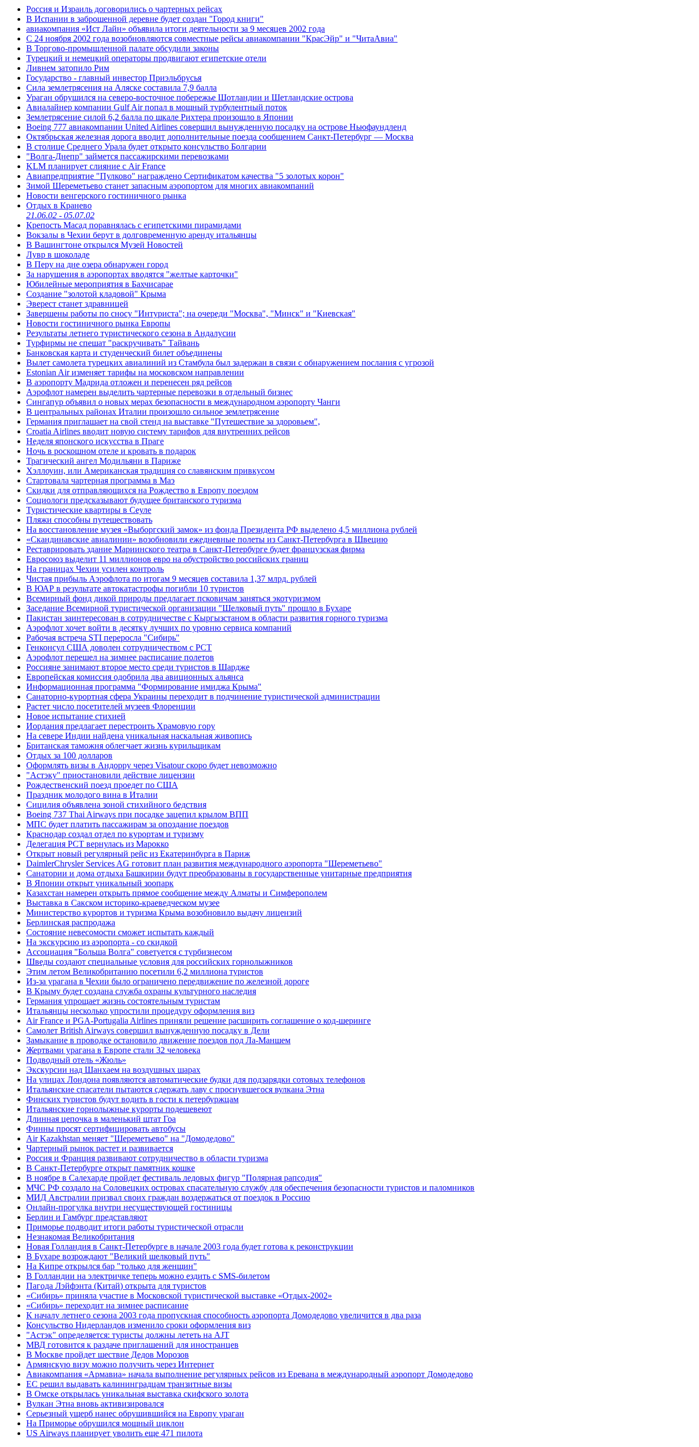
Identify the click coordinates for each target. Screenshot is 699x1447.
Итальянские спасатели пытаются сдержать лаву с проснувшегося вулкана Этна (175, 1089)
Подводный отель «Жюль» (76, 1060)
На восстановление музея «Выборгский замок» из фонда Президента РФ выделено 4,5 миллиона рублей (221, 529)
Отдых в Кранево (60, 210)
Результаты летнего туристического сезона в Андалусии (131, 333)
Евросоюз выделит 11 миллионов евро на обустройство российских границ (167, 559)
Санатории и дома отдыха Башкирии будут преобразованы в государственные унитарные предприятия (219, 873)
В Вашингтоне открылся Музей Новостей (104, 244)
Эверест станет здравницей (77, 303)
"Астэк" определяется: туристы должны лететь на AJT (127, 1335)
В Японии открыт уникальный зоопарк (100, 883)
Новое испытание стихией (76, 716)
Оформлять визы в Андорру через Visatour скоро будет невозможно (151, 765)
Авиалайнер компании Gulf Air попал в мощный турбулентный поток (156, 107)
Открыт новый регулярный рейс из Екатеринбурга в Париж (138, 853)
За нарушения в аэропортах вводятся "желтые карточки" (132, 274)
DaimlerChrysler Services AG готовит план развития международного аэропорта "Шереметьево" (204, 863)
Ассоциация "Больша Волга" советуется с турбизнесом (129, 951)
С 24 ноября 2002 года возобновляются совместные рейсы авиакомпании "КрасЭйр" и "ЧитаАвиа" (212, 38)
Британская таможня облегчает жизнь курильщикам (123, 745)
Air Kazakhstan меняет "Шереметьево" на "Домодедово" (130, 1138)
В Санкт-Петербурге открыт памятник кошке (110, 1168)
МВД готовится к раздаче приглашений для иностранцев (132, 1344)
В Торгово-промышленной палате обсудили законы (122, 48)
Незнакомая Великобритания (80, 1236)
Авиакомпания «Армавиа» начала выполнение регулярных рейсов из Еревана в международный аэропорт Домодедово (249, 1374)
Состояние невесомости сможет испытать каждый (120, 932)
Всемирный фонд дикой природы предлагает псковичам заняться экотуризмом (173, 598)
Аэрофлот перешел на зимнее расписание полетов (120, 657)
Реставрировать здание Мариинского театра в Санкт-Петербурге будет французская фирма (195, 549)
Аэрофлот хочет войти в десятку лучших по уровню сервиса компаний (159, 627)
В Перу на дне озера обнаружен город (97, 264)
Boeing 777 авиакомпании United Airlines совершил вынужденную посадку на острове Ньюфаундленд (216, 126)
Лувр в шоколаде (58, 254)
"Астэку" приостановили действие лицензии (110, 775)
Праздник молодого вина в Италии (92, 794)
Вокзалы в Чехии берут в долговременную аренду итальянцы (141, 235)
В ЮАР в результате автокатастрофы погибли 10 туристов (135, 588)
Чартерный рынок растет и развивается (99, 1148)
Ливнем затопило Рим (67, 68)
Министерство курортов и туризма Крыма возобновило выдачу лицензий (164, 912)
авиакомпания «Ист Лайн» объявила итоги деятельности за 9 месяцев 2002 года (175, 28)
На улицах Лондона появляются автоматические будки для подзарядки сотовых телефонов (195, 1079)
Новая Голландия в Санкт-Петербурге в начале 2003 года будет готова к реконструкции (189, 1246)
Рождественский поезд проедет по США (102, 785)
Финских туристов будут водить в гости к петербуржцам (132, 1099)
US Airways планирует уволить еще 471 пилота (114, 1433)
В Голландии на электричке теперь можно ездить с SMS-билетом (148, 1276)
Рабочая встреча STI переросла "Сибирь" (103, 637)
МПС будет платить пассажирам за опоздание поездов (127, 824)
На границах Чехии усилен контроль (95, 568)
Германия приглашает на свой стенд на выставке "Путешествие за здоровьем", (173, 421)
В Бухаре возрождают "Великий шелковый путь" (118, 1256)
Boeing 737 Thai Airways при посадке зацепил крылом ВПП (137, 814)
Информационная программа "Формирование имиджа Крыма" (144, 686)
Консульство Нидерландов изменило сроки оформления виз (138, 1325)
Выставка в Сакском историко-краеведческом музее (123, 902)
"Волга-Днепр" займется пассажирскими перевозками (127, 156)
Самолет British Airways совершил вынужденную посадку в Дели (148, 1030)
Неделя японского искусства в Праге (95, 441)
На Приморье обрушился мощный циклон (105, 1423)
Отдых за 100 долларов (69, 755)
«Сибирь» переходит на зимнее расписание (107, 1305)
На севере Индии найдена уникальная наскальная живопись (139, 735)
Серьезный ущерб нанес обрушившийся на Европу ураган (135, 1413)
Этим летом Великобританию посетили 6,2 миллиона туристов (144, 971)
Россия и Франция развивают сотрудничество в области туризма (147, 1158)
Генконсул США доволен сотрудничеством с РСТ (119, 647)
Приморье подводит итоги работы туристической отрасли (135, 1226)
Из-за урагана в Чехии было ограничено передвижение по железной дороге (167, 981)
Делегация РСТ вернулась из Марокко (97, 843)
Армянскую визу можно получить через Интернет (120, 1364)
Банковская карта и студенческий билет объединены (124, 352)
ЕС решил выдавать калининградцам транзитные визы (129, 1384)
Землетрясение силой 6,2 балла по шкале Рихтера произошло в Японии (159, 117)
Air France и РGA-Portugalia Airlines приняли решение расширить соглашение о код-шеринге (198, 1020)
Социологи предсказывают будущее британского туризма (133, 500)
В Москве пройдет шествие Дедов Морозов (107, 1354)
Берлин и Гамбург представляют (86, 1217)
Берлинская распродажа (70, 922)
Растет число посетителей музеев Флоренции (111, 706)
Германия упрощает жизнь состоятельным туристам (123, 1001)
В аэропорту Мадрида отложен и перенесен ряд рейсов (129, 382)
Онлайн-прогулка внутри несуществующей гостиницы (129, 1207)
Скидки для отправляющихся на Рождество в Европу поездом (142, 490)
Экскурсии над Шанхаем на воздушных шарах (113, 1069)
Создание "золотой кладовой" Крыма (96, 293)
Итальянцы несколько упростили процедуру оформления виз (140, 1010)
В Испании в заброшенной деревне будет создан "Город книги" (145, 18)
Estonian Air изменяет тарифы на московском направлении (135, 372)
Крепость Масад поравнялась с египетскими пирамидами (133, 225)
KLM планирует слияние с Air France (95, 166)
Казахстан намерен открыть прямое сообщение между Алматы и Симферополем (176, 893)
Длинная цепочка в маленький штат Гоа (101, 1118)
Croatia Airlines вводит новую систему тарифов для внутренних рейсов (158, 431)
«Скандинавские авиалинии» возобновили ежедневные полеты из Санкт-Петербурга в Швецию (207, 539)
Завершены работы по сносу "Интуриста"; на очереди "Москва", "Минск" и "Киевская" (191, 313)
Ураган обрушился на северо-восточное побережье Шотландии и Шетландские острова (189, 97)
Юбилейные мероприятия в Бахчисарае (99, 284)
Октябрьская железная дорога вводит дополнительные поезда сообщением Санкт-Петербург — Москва (219, 136)
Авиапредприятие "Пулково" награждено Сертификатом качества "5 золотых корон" (185, 176)
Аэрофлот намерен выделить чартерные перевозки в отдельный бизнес (159, 392)
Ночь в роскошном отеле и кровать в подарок (111, 451)
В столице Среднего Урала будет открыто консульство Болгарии (146, 146)
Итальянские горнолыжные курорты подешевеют (119, 1109)
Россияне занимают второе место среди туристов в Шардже (138, 667)
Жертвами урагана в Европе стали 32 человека (113, 1050)
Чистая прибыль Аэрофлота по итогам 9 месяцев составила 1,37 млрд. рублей (171, 578)
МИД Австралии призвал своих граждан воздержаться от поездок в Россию (168, 1197)
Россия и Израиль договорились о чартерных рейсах (124, 9)
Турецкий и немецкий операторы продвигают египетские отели (146, 58)
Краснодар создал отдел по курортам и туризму (115, 834)
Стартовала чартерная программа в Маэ (100, 480)
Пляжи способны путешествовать (89, 519)
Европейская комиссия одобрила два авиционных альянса (135, 676)
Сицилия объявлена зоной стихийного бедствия (116, 804)
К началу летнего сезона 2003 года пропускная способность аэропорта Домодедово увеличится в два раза (223, 1315)
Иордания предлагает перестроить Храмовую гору (120, 726)
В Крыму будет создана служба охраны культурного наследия (141, 991)
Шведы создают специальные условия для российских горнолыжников (159, 961)
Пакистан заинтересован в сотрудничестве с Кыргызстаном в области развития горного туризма (207, 618)
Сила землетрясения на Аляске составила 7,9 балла (121, 87)
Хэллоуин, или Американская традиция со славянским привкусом (150, 470)
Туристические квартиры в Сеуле (88, 510)
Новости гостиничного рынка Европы (98, 323)
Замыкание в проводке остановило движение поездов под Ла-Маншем (158, 1040)
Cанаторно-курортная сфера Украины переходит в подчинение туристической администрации (203, 696)
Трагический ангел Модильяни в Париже (103, 460)
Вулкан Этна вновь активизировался (95, 1403)
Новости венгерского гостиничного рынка (106, 195)
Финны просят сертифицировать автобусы (106, 1128)
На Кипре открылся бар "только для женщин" (111, 1266)
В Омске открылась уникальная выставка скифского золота (137, 1393)
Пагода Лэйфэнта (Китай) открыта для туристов (116, 1285)
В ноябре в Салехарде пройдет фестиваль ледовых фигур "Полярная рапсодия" (174, 1177)
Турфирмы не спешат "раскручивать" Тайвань (112, 343)
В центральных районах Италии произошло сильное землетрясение (152, 411)
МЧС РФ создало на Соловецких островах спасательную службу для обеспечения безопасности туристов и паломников (250, 1187)
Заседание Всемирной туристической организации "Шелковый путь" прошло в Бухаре (188, 608)
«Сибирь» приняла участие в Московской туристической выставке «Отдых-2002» (179, 1295)
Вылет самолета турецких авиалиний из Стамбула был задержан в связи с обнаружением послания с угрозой (230, 362)
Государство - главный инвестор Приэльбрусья (114, 77)
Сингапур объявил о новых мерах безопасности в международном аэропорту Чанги (183, 401)
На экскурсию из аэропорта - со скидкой (101, 942)
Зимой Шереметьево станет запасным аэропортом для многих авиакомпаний (170, 185)
